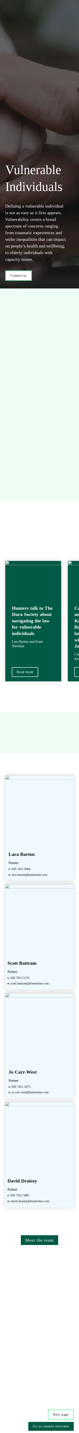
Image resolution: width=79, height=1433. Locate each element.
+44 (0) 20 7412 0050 (26, 1383)
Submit (22, 1343)
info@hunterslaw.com (30, 1394)
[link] (39, 828)
